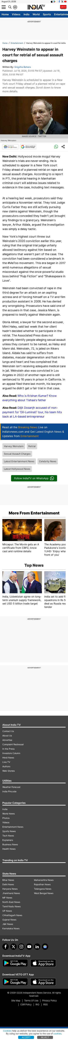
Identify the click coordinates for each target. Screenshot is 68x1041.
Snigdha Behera (22, 67)
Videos (16, 14)
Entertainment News (12, 826)
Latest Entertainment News (19, 461)
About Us (7, 735)
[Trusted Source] (28, 146)
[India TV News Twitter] (62, 1)
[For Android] (15, 982)
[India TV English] (36, 7)
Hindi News (8, 757)
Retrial (32, 446)
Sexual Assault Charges (17, 453)
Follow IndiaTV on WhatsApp (31, 478)
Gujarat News (9, 919)
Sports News (9, 831)
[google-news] (45, 946)
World (36, 14)
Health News (8, 848)
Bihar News (8, 880)
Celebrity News (47, 461)
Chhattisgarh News (12, 915)
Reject (45, 1037)
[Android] (55, 1)
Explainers (7, 840)
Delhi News (8, 884)
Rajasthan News (42, 884)
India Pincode (9, 791)
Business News (10, 844)
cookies (57, 1033)
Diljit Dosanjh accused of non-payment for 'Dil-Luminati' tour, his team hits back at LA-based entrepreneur (32, 412)
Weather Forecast (11, 787)
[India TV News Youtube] (65, 1)
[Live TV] (63, 7)
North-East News (11, 902)
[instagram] (21, 946)
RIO (37, 1004)
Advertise (7, 740)
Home (5, 14)
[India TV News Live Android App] (15, 963)
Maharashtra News (43, 880)
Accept (26, 1037)
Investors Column (11, 753)
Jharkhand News (11, 893)
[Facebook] (5, 946)
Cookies (7, 1030)
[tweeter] (13, 946)
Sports (47, 14)
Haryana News (10, 888)
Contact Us (8, 731)
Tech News (8, 835)
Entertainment (17, 43)
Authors (6, 766)
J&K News (7, 924)
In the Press (8, 748)
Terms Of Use (31, 1000)
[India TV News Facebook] (59, 1)
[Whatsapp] (56, 147)
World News (8, 813)
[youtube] (29, 946)
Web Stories (8, 770)
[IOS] (52, 1)
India (26, 14)
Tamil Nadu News (11, 906)
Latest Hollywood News (17, 468)
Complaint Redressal (13, 744)
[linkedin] (37, 946)
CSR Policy (26, 1004)
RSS (45, 1004)
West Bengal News (43, 893)
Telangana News (42, 888)
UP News (7, 910)
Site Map (15, 1000)
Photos (5, 818)
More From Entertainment (34, 513)
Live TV (6, 762)
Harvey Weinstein (14, 446)
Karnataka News (10, 928)
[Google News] (10, 146)
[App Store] (43, 963)
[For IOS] (43, 982)
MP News (7, 897)
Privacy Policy (49, 1000)
